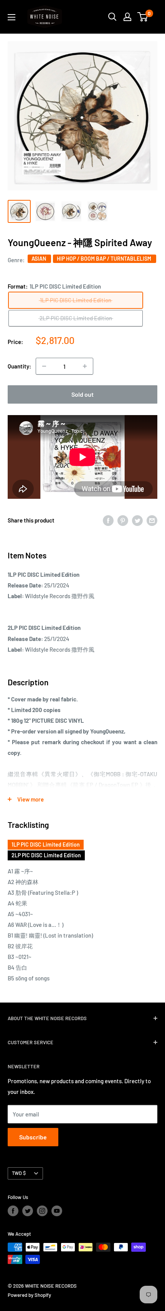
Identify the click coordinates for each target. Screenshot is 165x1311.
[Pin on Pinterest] (122, 520)
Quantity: (19, 366)
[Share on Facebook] (108, 520)
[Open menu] (11, 17)
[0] (143, 16)
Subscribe (33, 1137)
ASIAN (39, 258)
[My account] (127, 17)
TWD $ (19, 1173)
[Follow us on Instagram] (42, 1211)
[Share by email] (152, 520)
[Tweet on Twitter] (137, 520)
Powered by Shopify (29, 1295)
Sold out (82, 394)
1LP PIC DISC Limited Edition (46, 844)
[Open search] (112, 17)
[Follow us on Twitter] (27, 1211)
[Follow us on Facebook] (13, 1211)
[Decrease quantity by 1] (44, 366)
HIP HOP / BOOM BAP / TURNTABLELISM (104, 258)
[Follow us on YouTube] (56, 1211)
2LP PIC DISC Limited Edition (46, 855)
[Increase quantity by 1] (85, 366)
